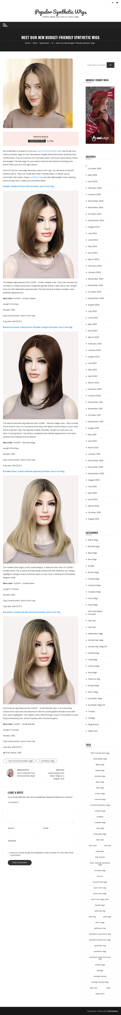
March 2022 (93, 382)
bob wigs (100, 787)
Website (12, 840)
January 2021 (94, 454)
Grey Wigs (93, 604)
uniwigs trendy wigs (99, 982)
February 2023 (95, 343)
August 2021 (93, 428)
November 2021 (95, 408)
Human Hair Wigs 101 (97, 646)
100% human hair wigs (100, 753)
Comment (13, 802)
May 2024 (92, 246)
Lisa (52, 140)
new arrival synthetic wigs (49, 151)
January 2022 (94, 395)
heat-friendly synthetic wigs (100, 864)
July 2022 (92, 363)
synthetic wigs (36, 177)
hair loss (92, 620)
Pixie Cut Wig (94, 679)
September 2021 (95, 421)
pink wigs (107, 916)
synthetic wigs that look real (99, 958)
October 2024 (94, 214)
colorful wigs (100, 811)
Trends (91, 711)
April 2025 (92, 181)
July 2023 (92, 311)
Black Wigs (93, 540)
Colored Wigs (94, 585)
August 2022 (93, 356)
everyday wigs (100, 834)
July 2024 (92, 233)
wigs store (100, 993)
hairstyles (100, 851)
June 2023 (92, 317)
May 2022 (92, 369)
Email (46, 828)
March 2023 (93, 337)
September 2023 (96, 298)
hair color (93, 845)
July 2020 (92, 486)
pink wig (92, 916)
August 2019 (93, 519)
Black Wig (100, 764)
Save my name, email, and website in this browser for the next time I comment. (41, 853)
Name (11, 828)
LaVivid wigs (93, 653)
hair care (100, 839)
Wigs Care (93, 731)
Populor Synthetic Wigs (60, 11)
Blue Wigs (92, 553)
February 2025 (95, 188)
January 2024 (94, 272)
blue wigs (100, 782)
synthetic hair (100, 928)
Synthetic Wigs (95, 698)
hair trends (100, 857)
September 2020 (96, 473)
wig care (93, 988)
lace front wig (100, 888)
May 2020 (92, 493)
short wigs (99, 922)
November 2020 (95, 467)
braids (91, 566)
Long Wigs (92, 659)
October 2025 (94, 168)
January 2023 (94, 350)
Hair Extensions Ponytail (95, 613)
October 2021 (94, 415)
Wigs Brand (93, 724)
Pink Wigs (92, 672)
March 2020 (93, 506)
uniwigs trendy (100, 976)
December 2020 (95, 460)
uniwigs (100, 970)
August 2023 (93, 304)
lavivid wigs (100, 905)
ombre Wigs (93, 666)
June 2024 (93, 240)
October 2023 (94, 291)
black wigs (99, 770)
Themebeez (112, 1011)
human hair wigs (95, 640)
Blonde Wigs (93, 546)
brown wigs (100, 793)
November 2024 (95, 207)
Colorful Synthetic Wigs (100, 805)
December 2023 (95, 278)
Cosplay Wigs (94, 592)
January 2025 (94, 194)
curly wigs (100, 828)
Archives (91, 156)
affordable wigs (100, 759)
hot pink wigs (100, 870)
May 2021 (92, 434)
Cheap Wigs (93, 579)
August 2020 (94, 480)
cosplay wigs (100, 822)
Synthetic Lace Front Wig (100, 934)
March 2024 (93, 259)
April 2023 (92, 330)
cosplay (100, 816)
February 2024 (95, 266)
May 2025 (92, 175)
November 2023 (95, 285)
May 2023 (92, 324)
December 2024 (96, 201)
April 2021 (92, 441)
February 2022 (95, 389)
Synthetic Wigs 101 (40, 137)
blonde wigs (100, 776)
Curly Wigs (93, 598)
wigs (108, 988)
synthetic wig (100, 945)
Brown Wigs (93, 572)
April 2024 (93, 253)
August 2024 (94, 227)
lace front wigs (99, 893)
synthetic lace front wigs (100, 940)
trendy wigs (100, 964)
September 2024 (96, 220)
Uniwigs (91, 718)
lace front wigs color (100, 899)
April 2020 (92, 499)
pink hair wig (100, 911)
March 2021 (93, 447)
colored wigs (100, 799)
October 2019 (94, 512)
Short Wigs (93, 692)
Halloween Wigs (95, 633)
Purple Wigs (93, 685)
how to (100, 876)
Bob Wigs (92, 559)
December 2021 (95, 402)
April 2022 (92, 376)
